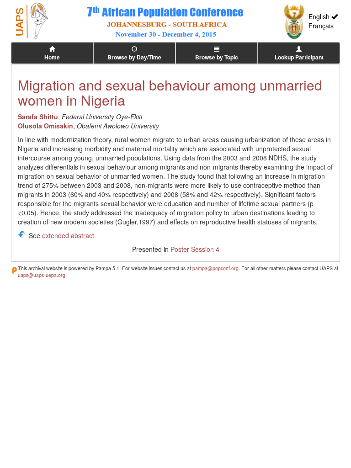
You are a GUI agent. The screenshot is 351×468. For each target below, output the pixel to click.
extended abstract (68, 235)
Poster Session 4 (194, 249)
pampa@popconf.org (215, 268)
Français (321, 25)
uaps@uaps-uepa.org (41, 274)
